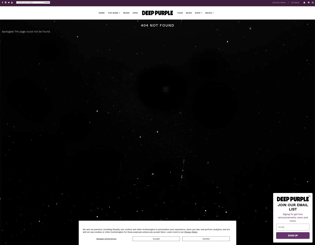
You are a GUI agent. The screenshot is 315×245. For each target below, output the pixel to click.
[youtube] (12, 2)
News (189, 13)
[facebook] (2, 2)
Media (208, 13)
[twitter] (9, 2)
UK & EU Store (278, 2)
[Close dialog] (309, 196)
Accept (156, 239)
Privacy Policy (190, 232)
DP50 (135, 13)
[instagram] (6, 2)
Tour (180, 13)
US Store (295, 2)
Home (102, 13)
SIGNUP (47, 2)
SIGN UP (293, 235)
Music (126, 13)
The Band (113, 13)
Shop (198, 13)
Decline (206, 239)
